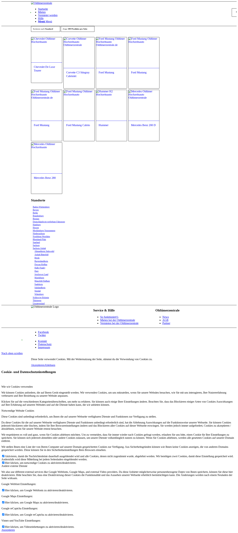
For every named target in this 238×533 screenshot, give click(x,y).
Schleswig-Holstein (41, 297)
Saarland (36, 242)
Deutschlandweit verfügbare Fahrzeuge (49, 222)
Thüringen (37, 300)
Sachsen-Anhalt (39, 248)
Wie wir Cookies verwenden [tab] (17, 386)
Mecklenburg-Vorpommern (44, 230)
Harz (36, 271)
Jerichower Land (41, 274)
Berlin (35, 213)
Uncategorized (39, 303)
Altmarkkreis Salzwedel (44, 251)
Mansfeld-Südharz (42, 281)
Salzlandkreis (39, 287)
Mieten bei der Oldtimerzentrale (117, 320)
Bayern (36, 210)
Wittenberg (39, 294)
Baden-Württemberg (41, 207)
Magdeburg (39, 277)
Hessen (36, 227)
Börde (37, 258)
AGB (165, 320)
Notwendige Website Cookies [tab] (17, 410)
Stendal (37, 291)
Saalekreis (38, 284)
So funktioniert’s (109, 316)
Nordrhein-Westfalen (41, 236)
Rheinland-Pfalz (39, 239)
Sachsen (36, 245)
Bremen (36, 219)
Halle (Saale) (39, 268)
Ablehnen (49, 365)
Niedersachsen (39, 233)
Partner (166, 323)
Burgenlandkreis (41, 261)
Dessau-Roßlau (40, 264)
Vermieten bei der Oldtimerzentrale (119, 323)
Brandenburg (38, 216)
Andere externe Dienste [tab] (14, 465)
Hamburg (37, 224)
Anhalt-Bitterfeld (41, 254)
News (165, 316)
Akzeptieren (37, 365)
